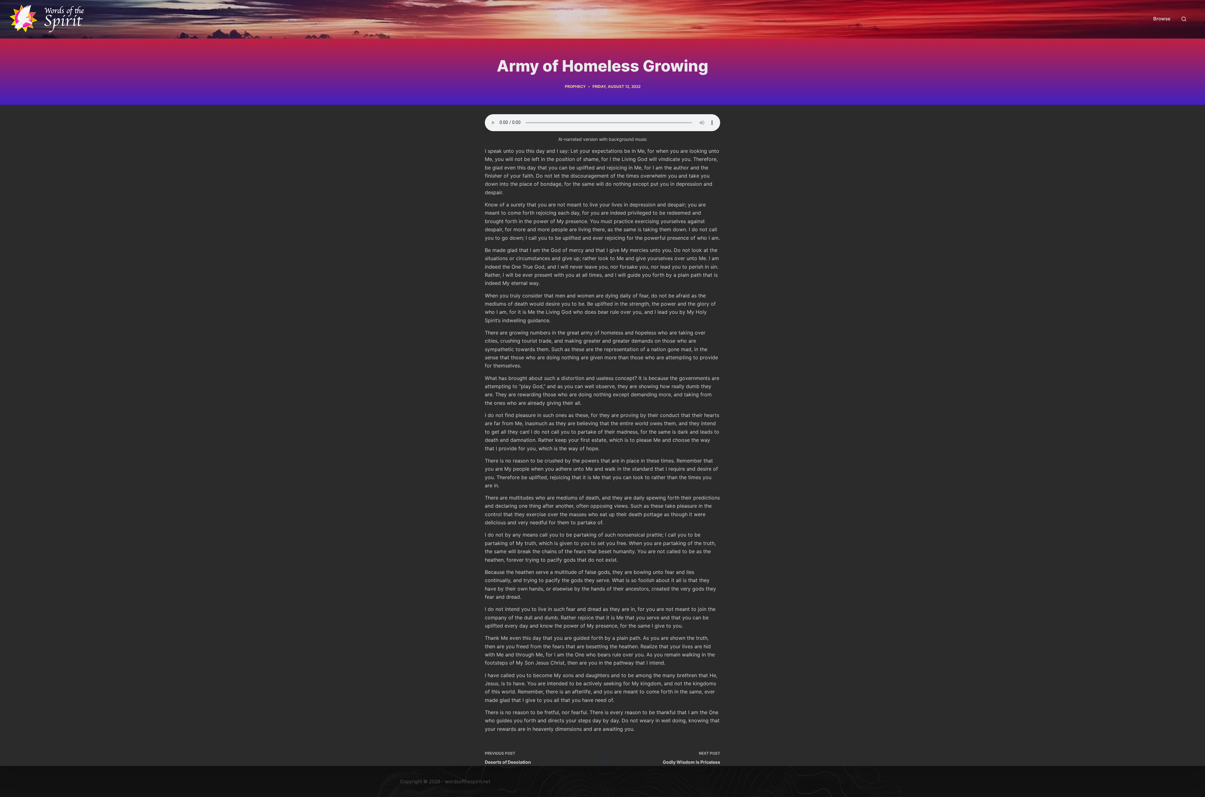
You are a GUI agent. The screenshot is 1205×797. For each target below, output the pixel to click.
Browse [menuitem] (1161, 19)
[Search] (1183, 19)
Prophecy (575, 86)
